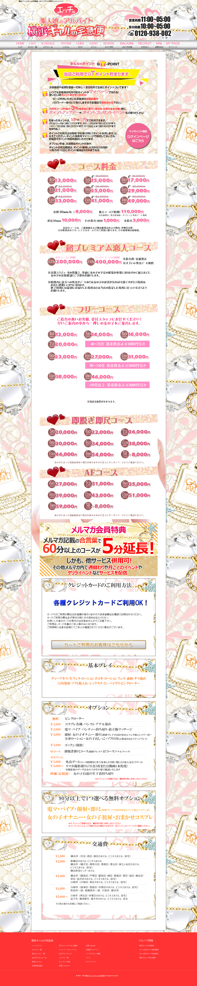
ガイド (80, 45)
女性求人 (145, 45)
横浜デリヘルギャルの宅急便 (95, 976)
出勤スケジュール (48, 45)
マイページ (173, 45)
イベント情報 (93, 45)
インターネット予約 (109, 45)
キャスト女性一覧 (32, 45)
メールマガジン (127, 45)
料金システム (66, 45)
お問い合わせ (159, 45)
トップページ (20, 45)
